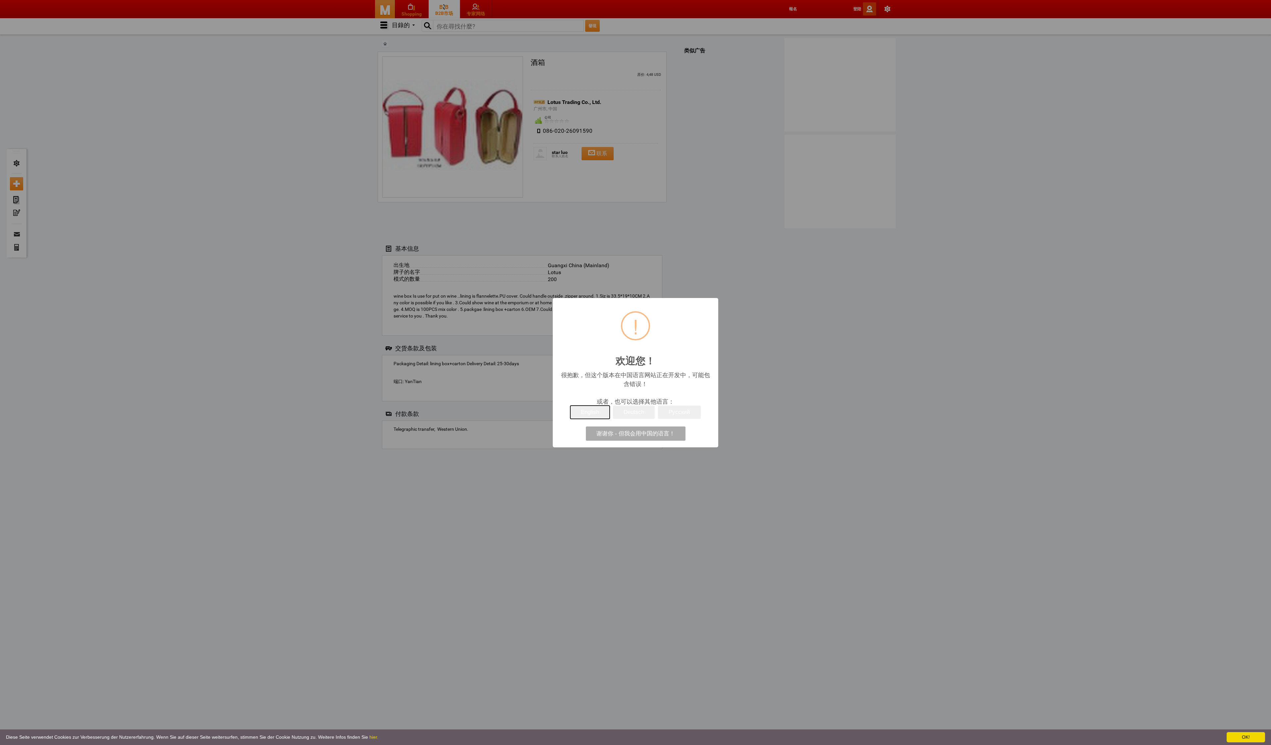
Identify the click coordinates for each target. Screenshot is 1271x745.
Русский (679, 412)
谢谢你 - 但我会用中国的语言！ (635, 433)
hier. (373, 737)
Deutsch (634, 412)
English (590, 412)
